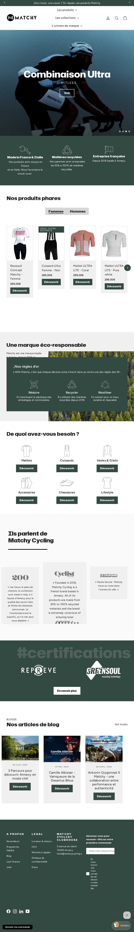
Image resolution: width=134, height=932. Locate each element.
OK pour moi (113, 915)
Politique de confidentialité (39, 860)
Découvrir (20, 290)
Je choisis (79, 915)
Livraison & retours (42, 841)
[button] (121, 926)
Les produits (66, 10)
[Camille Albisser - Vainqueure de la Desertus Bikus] (62, 749)
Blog (9, 856)
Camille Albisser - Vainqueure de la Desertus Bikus (62, 776)
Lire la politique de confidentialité (81, 905)
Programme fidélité (13, 849)
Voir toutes (121, 724)
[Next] (127, 268)
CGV (34, 847)
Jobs (9, 867)
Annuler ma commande (17, 927)
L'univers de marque (66, 26)
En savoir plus (67, 691)
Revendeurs (13, 841)
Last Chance (13, 861)
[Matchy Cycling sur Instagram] (15, 911)
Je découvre (67, 122)
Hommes (77, 211)
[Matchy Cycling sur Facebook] (8, 911)
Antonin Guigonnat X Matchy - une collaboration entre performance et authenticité (104, 780)
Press (35, 867)
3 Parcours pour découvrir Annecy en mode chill (20, 774)
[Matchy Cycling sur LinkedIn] (21, 911)
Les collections (65, 18)
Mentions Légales (41, 852)
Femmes (56, 211)
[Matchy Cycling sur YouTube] (28, 911)
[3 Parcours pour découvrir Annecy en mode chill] (20, 748)
